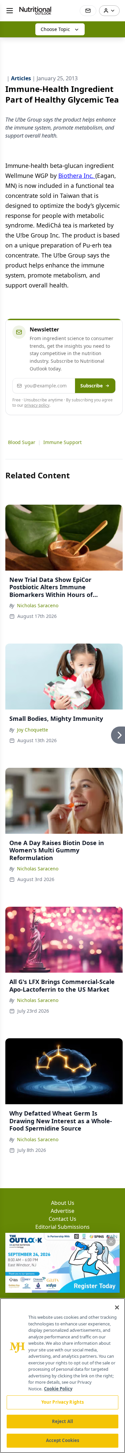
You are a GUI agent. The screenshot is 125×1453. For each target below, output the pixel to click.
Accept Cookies (62, 1440)
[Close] (117, 1307)
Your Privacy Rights (62, 1402)
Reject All (62, 1421)
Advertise (62, 1210)
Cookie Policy (58, 1389)
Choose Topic (55, 29)
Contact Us (62, 1218)
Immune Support (62, 442)
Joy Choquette (32, 729)
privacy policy (36, 405)
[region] (62, 1375)
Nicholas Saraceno (37, 605)
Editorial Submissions (62, 1226)
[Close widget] (111, 1241)
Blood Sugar (21, 442)
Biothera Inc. (76, 176)
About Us (62, 1203)
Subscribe (91, 385)
